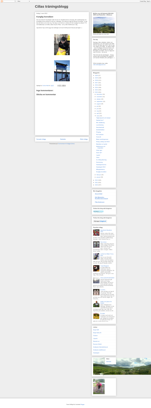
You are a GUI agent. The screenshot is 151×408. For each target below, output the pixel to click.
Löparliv (95, 338)
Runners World (97, 344)
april (98, 113)
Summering (99, 162)
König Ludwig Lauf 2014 (103, 141)
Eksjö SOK (96, 330)
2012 (96, 180)
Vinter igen (99, 150)
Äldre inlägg (84, 139)
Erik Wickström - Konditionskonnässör (101, 198)
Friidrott (95, 335)
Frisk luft (98, 137)
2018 (96, 80)
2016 (96, 85)
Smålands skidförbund (99, 350)
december (100, 94)
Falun (97, 157)
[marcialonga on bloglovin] (98, 212)
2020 (96, 75)
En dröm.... (103, 289)
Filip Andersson (99, 202)
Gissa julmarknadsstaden (107, 277)
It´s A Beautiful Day (101, 159)
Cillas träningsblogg (51, 6)
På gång (98, 132)
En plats (102, 313)
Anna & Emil (98, 194)
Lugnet (98, 155)
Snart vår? (99, 152)
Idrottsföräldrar (100, 129)
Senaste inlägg (41, 139)
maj (98, 111)
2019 (96, 78)
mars (98, 115)
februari (99, 174)
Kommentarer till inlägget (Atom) (66, 143)
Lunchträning (99, 125)
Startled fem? (100, 120)
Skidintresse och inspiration (100, 147)
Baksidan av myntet (101, 144)
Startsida (63, 139)
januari (99, 177)
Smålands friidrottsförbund (100, 347)
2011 (96, 182)
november (100, 96)
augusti (99, 103)
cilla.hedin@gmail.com (99, 64)
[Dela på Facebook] (63, 85)
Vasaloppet (96, 352)
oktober (99, 99)
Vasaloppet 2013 (100, 167)
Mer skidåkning (100, 122)
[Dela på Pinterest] (65, 85)
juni (98, 108)
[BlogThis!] (60, 85)
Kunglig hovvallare (101, 171)
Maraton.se (96, 341)
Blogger (82, 404)
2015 (96, 87)
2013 (96, 92)
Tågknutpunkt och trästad (103, 118)
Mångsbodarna (100, 169)
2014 (96, 90)
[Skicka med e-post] (58, 85)
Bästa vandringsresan (102, 139)
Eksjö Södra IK (97, 332)
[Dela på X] (61, 85)
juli (97, 106)
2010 (96, 185)
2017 (96, 82)
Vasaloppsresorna (101, 164)
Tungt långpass (104, 266)
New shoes (103, 242)
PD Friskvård (99, 134)
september (100, 101)
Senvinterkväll (100, 127)
